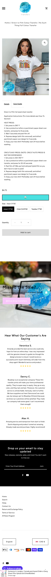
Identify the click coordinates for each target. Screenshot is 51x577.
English (9, 542)
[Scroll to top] (45, 570)
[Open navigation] (10, 8)
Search (4, 500)
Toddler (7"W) (37, 209)
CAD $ (42, 542)
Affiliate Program (8, 516)
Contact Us (6, 506)
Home (7, 23)
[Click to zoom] (45, 43)
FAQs (4, 503)
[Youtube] (27, 475)
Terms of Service (8, 513)
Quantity (5, 222)
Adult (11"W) (8, 209)
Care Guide (17, 104)
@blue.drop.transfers (16, 301)
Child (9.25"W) (22, 209)
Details (6, 104)
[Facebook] (22, 475)
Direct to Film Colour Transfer (24, 23)
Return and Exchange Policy (12, 509)
